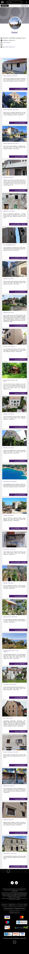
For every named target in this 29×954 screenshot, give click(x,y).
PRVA (3, 871)
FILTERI (5, 5)
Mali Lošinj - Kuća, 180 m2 (8, 177)
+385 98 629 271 (7, 42)
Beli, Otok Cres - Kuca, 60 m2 (9, 549)
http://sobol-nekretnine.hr (9, 47)
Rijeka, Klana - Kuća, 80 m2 (9, 211)
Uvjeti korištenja (8, 908)
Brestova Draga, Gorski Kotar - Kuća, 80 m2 (10, 380)
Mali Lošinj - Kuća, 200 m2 (8, 414)
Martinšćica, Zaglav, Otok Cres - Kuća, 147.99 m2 (10, 651)
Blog (25, 905)
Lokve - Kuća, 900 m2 (7, 718)
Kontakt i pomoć (14, 912)
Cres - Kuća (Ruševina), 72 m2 (9, 244)
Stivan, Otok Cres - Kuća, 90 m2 (9, 853)
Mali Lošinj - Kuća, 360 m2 (8, 447)
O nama (20, 905)
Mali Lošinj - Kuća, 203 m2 (8, 312)
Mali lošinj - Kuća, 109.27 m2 (9, 346)
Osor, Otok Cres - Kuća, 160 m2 (9, 684)
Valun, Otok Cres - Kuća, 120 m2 (9, 481)
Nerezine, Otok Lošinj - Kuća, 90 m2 (10, 752)
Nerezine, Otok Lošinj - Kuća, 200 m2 (11, 109)
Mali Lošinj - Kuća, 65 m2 (8, 819)
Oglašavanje (12, 905)
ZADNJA (26, 871)
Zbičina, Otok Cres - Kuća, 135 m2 (10, 616)
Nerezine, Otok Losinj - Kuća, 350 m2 (11, 143)
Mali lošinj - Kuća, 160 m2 (8, 583)
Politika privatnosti (20, 908)
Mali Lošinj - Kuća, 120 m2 (8, 785)
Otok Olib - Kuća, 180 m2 (8, 515)
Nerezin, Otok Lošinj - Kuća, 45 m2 (10, 75)
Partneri (4, 905)
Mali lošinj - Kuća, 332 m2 (8, 278)
